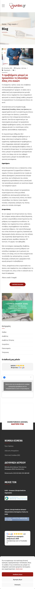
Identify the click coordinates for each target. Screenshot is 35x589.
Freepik (13, 277)
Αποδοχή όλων (17, 574)
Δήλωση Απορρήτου (12, 451)
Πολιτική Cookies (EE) (12, 455)
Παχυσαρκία (7, 70)
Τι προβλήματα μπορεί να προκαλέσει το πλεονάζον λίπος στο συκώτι (15, 78)
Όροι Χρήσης (9, 446)
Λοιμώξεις (5, 344)
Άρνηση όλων (17, 579)
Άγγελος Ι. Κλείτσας (21, 68)
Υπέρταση (5, 352)
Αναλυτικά (19, 569)
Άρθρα (4, 332)
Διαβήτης (5, 336)
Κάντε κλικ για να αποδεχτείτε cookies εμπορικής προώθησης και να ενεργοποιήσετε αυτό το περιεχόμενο (17, 386)
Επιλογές (18, 585)
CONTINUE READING (17, 284)
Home (4, 24)
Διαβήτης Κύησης (8, 340)
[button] (17, 367)
